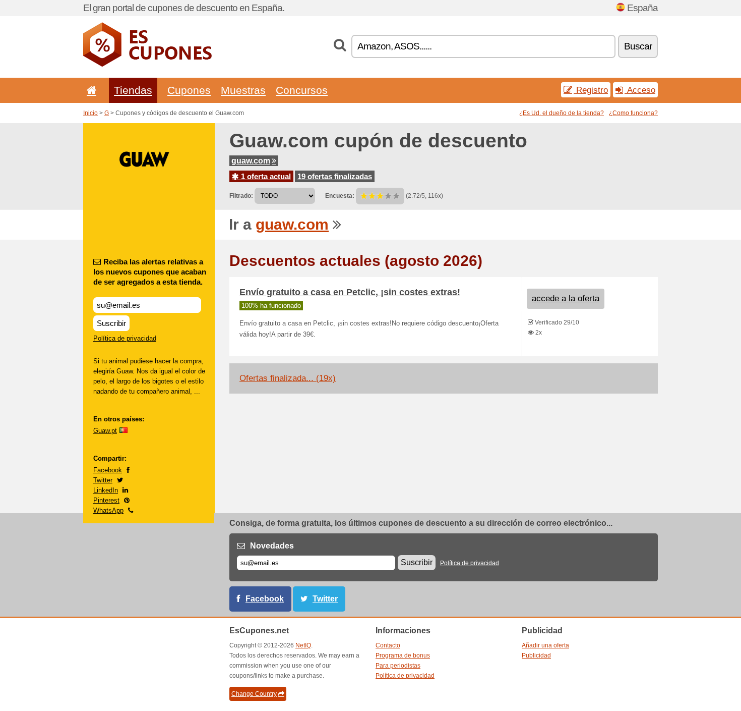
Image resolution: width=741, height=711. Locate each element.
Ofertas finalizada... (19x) (287, 378)
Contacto (388, 645)
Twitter (102, 480)
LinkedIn (105, 490)
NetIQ (303, 645)
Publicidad (536, 655)
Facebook (107, 470)
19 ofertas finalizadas (334, 176)
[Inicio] (89, 90)
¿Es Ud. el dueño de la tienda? (561, 113)
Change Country (254, 693)
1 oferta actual (265, 176)
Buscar (638, 46)
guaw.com (250, 160)
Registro (591, 90)
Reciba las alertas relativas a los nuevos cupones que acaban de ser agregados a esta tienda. (149, 271)
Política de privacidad (124, 338)
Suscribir (111, 323)
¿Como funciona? (633, 113)
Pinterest (106, 500)
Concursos (302, 90)
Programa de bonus (403, 655)
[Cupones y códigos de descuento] (147, 64)
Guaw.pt (105, 430)
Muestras (243, 90)
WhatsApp (108, 510)
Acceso (640, 90)
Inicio (90, 113)
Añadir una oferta (545, 645)
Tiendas (133, 90)
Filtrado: (241, 195)
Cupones (189, 90)
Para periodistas (398, 665)
